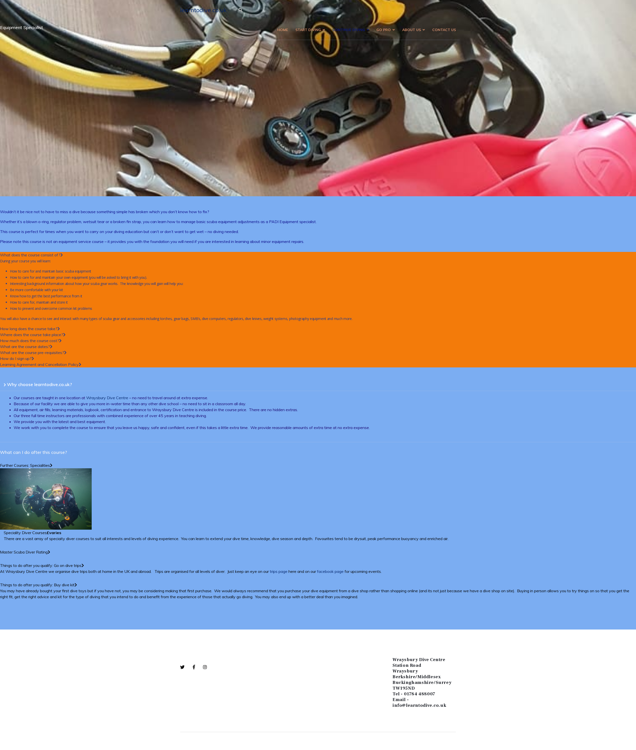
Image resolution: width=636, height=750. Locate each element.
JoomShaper (200, 741)
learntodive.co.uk (203, 10)
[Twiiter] (186, 667)
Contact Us (444, 30)
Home (282, 30)
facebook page (330, 571)
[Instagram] (205, 667)
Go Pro (383, 30)
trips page (278, 571)
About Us (411, 30)
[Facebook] (198, 667)
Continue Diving (348, 30)
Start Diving (308, 30)
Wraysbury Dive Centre (107, 397)
